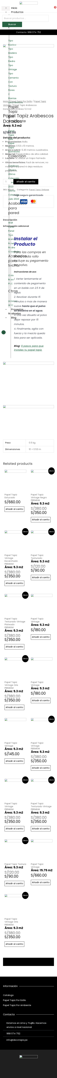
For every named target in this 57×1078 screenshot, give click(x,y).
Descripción (10, 219)
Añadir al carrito (25, 181)
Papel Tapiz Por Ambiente (17, 1005)
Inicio (5, 101)
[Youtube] (34, 1070)
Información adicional (16, 226)
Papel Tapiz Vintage (39, 189)
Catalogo (8, 995)
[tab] (28, 220)
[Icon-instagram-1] (28, 1070)
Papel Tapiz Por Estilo (21, 101)
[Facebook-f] (23, 1070)
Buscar (12, 24)
